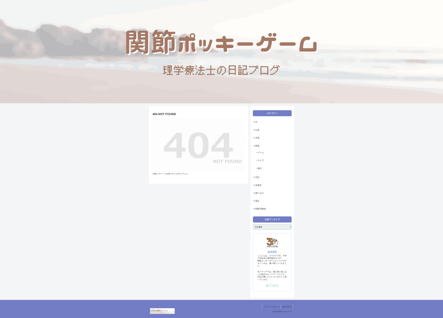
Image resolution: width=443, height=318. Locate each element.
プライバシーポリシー (271, 307)
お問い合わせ (287, 307)
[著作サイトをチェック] (267, 285)
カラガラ (272, 252)
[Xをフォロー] (270, 285)
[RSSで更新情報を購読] (277, 285)
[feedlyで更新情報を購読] (273, 285)
